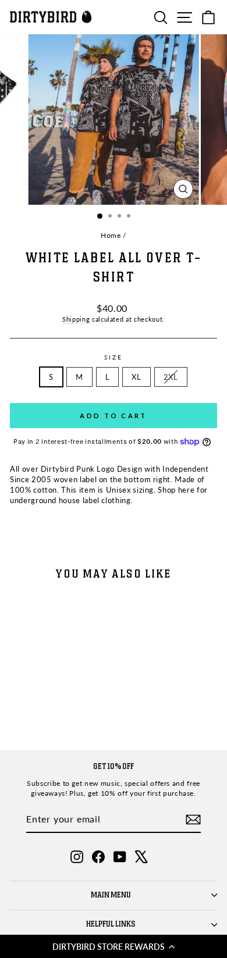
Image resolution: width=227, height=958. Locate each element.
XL (136, 377)
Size (113, 357)
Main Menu (111, 895)
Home (111, 235)
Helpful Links (111, 924)
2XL (171, 377)
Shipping (76, 319)
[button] (113, 946)
